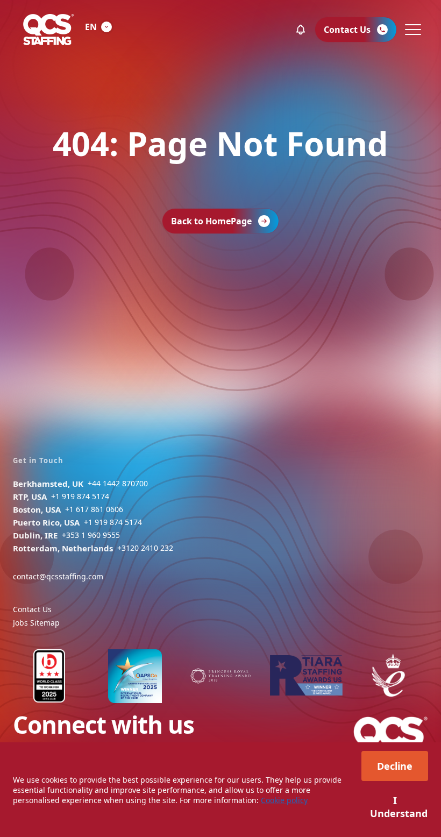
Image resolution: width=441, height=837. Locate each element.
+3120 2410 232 (145, 548)
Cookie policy (284, 800)
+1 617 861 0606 (94, 509)
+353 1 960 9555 (91, 535)
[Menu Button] (411, 29)
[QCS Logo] (48, 29)
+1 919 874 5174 (80, 496)
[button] (301, 30)
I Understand (399, 807)
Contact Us (32, 609)
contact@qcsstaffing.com (58, 576)
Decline (394, 766)
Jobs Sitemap (36, 623)
